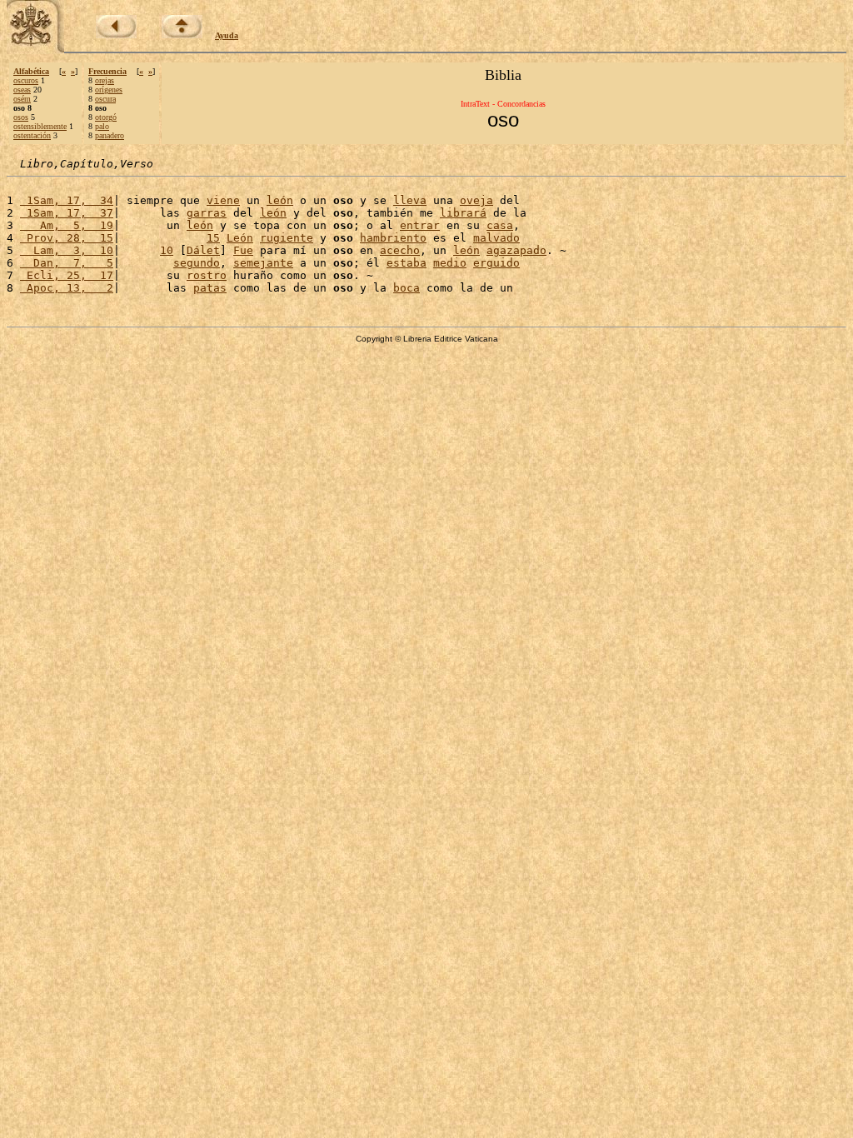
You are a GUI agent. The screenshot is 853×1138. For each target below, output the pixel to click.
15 (213, 238)
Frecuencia (107, 71)
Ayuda (226, 35)
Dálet (203, 250)
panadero (109, 135)
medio (449, 263)
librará (463, 213)
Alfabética (31, 71)
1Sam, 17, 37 (66, 213)
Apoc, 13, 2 (66, 288)
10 (166, 250)
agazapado (516, 250)
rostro (207, 275)
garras (207, 213)
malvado (496, 238)
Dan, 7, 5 (66, 263)
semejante (263, 263)
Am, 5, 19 (66, 225)
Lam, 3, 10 (66, 250)
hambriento (393, 238)
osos (20, 117)
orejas (104, 80)
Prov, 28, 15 (66, 238)
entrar (420, 225)
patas (210, 288)
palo (102, 126)
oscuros (25, 80)
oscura (105, 98)
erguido (496, 263)
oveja (476, 200)
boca (406, 288)
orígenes (108, 89)
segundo (196, 263)
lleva (409, 200)
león (280, 200)
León (240, 238)
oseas (22, 89)
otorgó (106, 117)
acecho (400, 250)
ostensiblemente (40, 126)
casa (499, 225)
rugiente (286, 238)
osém (22, 98)
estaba (406, 263)
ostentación (32, 135)
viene (223, 200)
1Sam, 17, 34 (66, 200)
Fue (243, 250)
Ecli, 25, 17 (66, 275)
